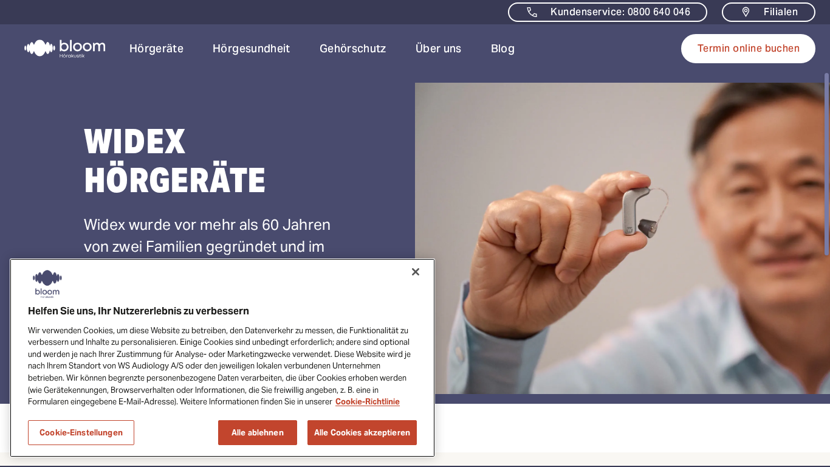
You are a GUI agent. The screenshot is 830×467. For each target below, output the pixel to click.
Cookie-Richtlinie (367, 401)
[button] (156, 48)
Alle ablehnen (258, 432)
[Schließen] (415, 271)
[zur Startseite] (57, 48)
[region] (222, 357)
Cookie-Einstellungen (81, 432)
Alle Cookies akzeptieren (362, 432)
